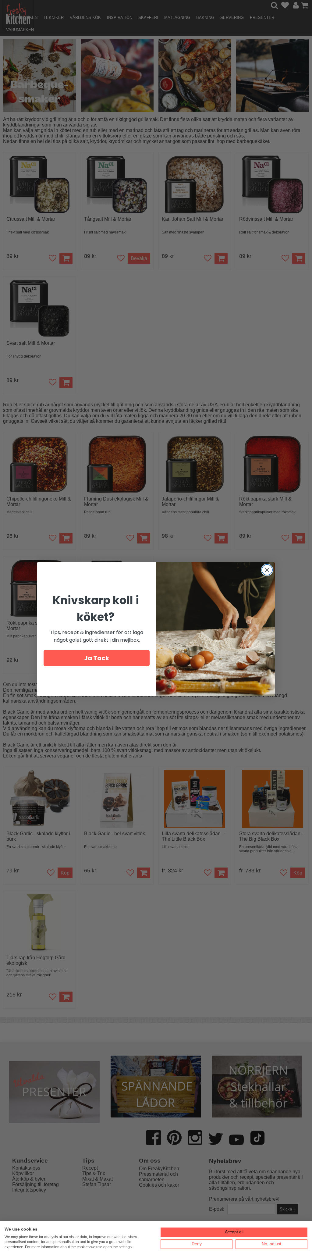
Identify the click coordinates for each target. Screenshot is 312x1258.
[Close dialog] (267, 570)
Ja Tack (96, 658)
